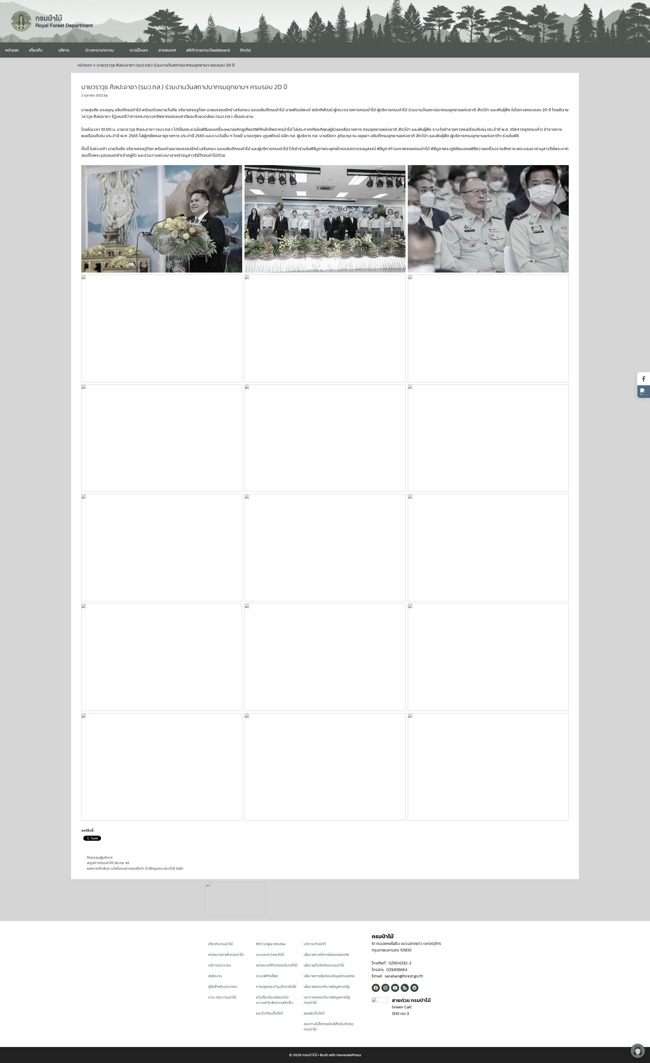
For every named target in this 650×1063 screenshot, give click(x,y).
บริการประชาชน (219, 965)
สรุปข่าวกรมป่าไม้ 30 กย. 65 (108, 863)
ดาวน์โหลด (138, 50)
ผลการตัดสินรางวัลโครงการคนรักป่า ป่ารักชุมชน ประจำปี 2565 (135, 868)
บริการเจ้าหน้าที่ (315, 944)
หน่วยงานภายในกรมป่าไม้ (225, 954)
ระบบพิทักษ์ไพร (267, 976)
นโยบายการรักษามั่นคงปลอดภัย (326, 954)
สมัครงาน (215, 976)
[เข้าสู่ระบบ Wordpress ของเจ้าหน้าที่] (414, 988)
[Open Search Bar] (642, 50)
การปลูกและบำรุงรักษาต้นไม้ (276, 986)
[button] (643, 391)
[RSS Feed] (405, 988)
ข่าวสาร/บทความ (99, 50)
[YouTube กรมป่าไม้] (395, 988)
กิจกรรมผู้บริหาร (100, 857)
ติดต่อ (245, 50)
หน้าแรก (12, 50)
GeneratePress (348, 1055)
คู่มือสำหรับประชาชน (222, 986)
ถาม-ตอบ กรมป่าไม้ (222, 997)
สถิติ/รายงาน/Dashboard (208, 50)
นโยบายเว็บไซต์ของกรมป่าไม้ (324, 965)
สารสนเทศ (167, 50)
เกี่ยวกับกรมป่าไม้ (220, 944)
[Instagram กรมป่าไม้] (385, 988)
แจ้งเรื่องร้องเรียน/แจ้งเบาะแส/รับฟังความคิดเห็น (274, 1000)
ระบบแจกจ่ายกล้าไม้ (270, 954)
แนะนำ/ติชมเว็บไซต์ (269, 1013)
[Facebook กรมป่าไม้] (376, 988)
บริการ (63, 50)
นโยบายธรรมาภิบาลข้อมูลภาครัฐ (327, 986)
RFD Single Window (271, 944)
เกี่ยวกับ (35, 50)
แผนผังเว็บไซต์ (314, 1013)
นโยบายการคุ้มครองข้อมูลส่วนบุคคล (329, 976)
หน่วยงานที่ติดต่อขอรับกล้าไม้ (276, 965)
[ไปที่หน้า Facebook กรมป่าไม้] (643, 378)
